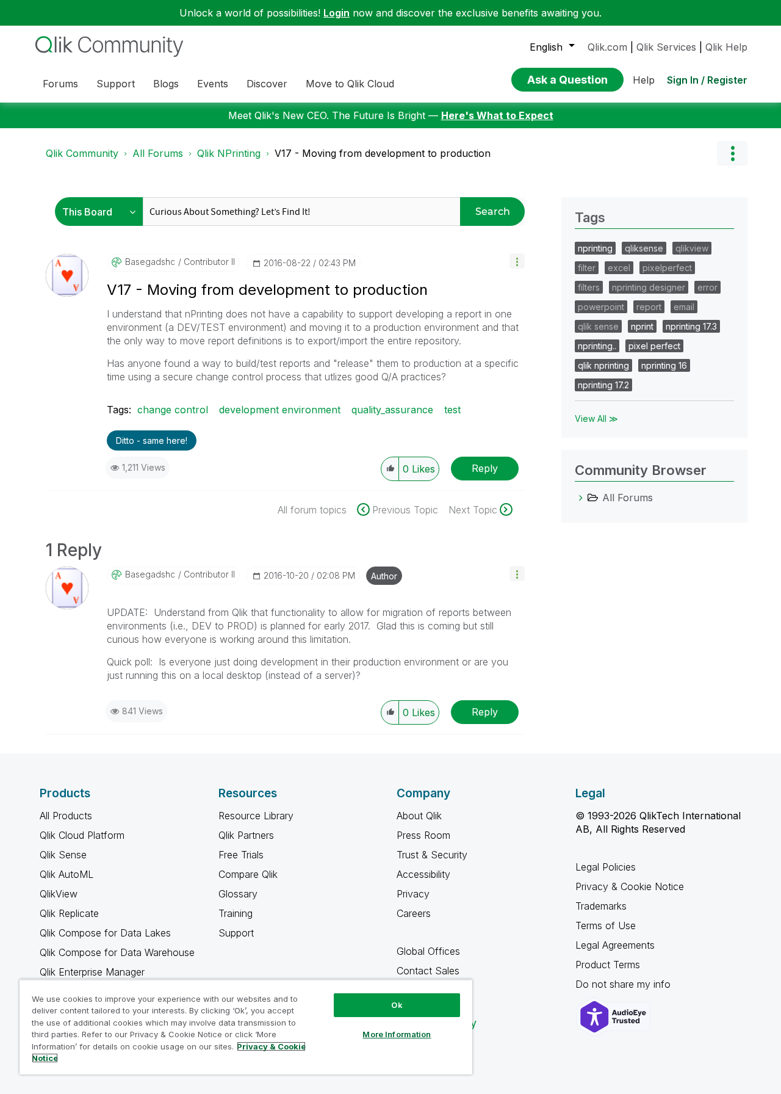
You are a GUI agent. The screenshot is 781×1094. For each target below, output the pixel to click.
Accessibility (423, 874)
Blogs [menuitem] (166, 84)
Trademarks (601, 906)
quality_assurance (392, 410)
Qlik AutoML (66, 874)
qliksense (644, 248)
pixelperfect (667, 268)
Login (336, 13)
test (452, 410)
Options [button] (732, 153)
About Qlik (419, 816)
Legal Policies (605, 867)
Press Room (423, 835)
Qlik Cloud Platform (82, 835)
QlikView (58, 894)
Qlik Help (726, 47)
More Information (396, 1034)
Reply (485, 468)
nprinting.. (597, 346)
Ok (396, 1005)
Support (236, 933)
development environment (279, 410)
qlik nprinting (603, 365)
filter (587, 268)
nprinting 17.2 (603, 385)
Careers (414, 913)
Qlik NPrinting (229, 153)
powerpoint (601, 307)
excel (619, 268)
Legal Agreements (615, 945)
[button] (517, 261)
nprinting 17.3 (691, 326)
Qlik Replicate (69, 913)
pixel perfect (654, 346)
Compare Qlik (248, 874)
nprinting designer (648, 287)
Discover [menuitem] (267, 84)
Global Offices (428, 951)
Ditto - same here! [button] (151, 440)
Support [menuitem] (115, 84)
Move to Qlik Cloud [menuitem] (350, 84)
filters (589, 287)
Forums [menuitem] (60, 84)
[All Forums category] (581, 497)
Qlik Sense (63, 855)
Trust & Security (432, 855)
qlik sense (598, 326)
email (684, 307)
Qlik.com (607, 47)
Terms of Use (605, 925)
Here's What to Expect (497, 115)
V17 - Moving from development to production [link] (383, 153)
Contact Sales (428, 971)
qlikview (691, 248)
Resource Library (255, 816)
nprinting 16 (664, 365)
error (707, 287)
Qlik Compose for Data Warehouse (117, 952)
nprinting (595, 248)
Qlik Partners (246, 835)
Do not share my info (624, 984)
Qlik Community (82, 153)
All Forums (157, 153)
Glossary (237, 894)
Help (644, 80)
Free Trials (241, 855)
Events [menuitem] (212, 84)
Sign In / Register (707, 80)
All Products (66, 816)
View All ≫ (596, 418)
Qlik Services (666, 47)
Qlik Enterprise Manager (92, 972)
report (648, 307)
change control (172, 410)
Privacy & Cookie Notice (629, 886)
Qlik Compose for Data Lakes (105, 933)
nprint (642, 326)
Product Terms (607, 964)
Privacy (413, 894)
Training (235, 913)
